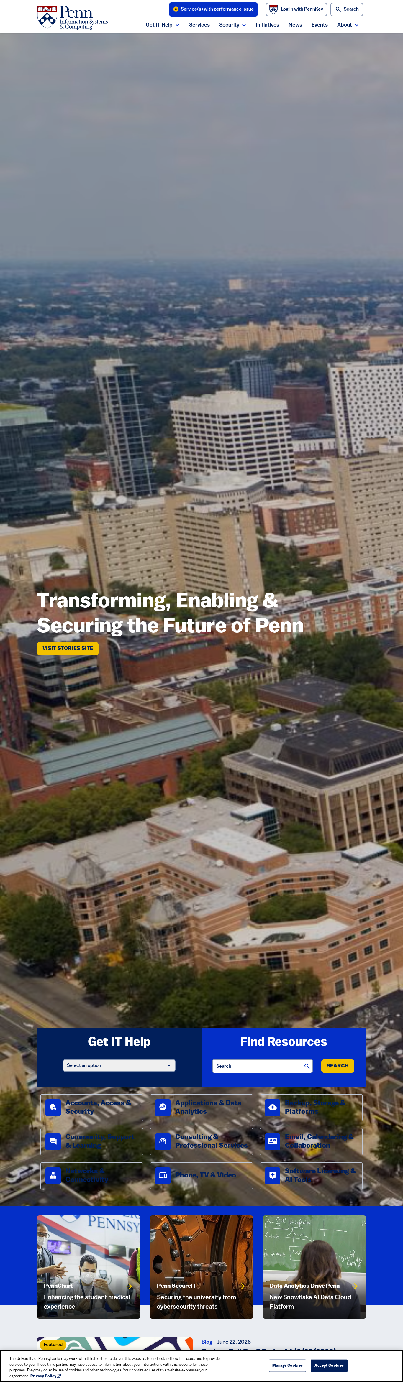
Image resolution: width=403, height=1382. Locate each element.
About (344, 25)
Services (199, 25)
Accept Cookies (329, 1366)
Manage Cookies (287, 1366)
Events (320, 25)
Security (229, 25)
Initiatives (267, 25)
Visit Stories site (70, 648)
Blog (207, 1342)
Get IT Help (159, 25)
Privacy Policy (43, 1376)
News (295, 25)
